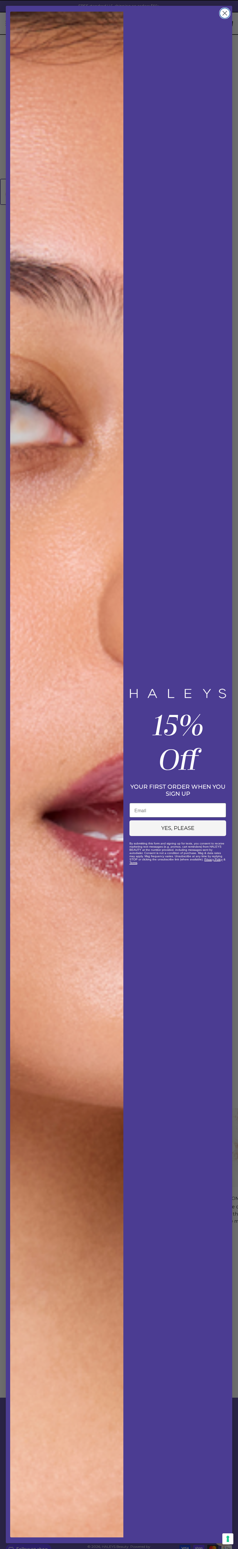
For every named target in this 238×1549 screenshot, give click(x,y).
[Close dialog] (225, 13)
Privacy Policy (213, 859)
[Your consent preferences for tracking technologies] (227, 1538)
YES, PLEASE (177, 828)
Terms (133, 862)
